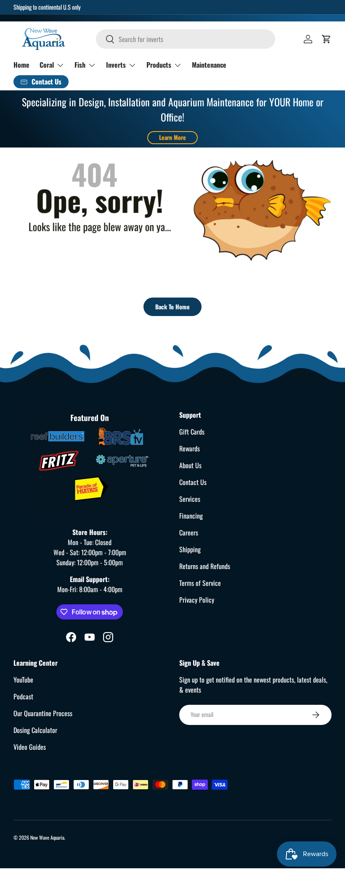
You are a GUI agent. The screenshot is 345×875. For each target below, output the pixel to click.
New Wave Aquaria (47, 837)
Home (21, 65)
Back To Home (172, 306)
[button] (326, 39)
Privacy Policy (196, 600)
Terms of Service (200, 583)
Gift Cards (191, 432)
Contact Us (193, 482)
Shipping (190, 549)
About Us (190, 465)
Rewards (189, 448)
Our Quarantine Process (42, 713)
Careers (188, 532)
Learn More (172, 137)
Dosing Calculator (35, 730)
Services (189, 499)
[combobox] (185, 39)
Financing (191, 516)
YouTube (23, 680)
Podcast (23, 696)
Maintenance (209, 65)
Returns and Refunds (204, 566)
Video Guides (29, 747)
